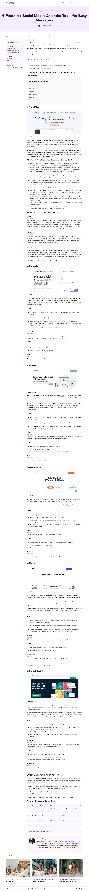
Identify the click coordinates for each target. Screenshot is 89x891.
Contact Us (16, 888)
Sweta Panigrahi (47, 25)
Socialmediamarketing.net (65, 841)
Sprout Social (34, 100)
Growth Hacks (46, 11)
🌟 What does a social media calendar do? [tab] (40, 805)
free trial (37, 797)
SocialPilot (33, 86)
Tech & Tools (54, 11)
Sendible (32, 89)
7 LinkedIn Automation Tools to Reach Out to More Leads (47, 666)
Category (64, 2)
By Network (71, 2)
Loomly (32, 91)
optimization (63, 54)
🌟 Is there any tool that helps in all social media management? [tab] (46, 821)
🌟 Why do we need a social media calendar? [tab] (40, 826)
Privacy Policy (24, 888)
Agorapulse (33, 94)
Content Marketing (36, 11)
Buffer (32, 97)
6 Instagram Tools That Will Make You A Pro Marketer (46, 261)
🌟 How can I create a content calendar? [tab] (39, 831)
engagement (61, 174)
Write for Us (79, 2)
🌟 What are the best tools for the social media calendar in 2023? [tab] (46, 815)
